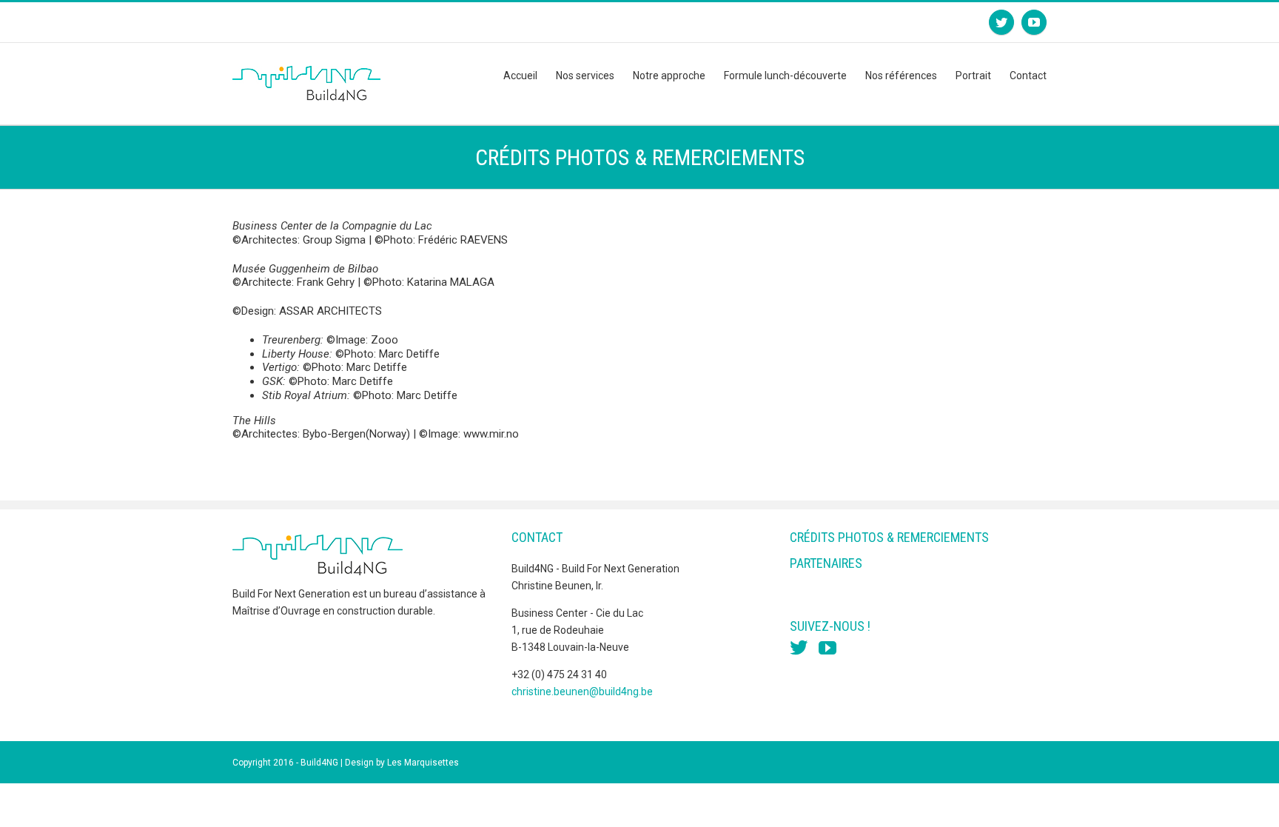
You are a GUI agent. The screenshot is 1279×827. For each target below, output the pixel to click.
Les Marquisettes (423, 762)
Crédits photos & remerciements (889, 537)
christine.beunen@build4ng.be (582, 691)
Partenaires (826, 563)
